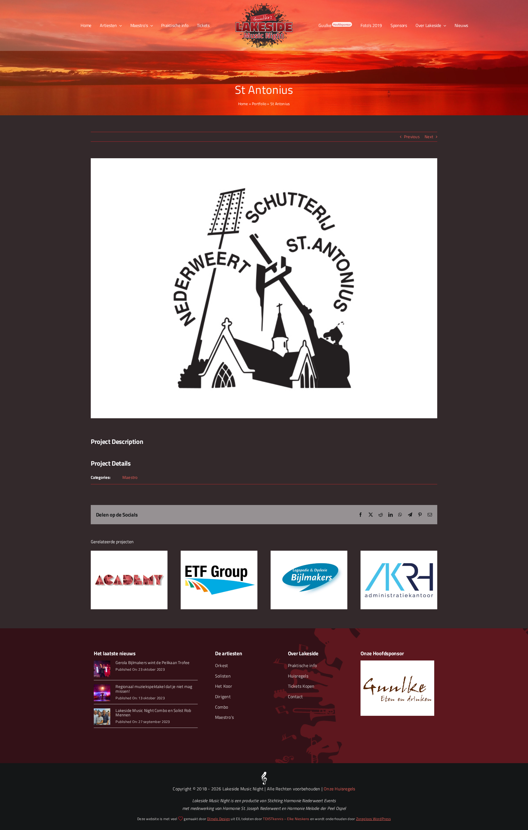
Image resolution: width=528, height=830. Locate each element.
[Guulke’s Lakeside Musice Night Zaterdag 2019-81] (102, 686)
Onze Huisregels (339, 788)
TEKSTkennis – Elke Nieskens (286, 818)
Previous (412, 136)
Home (243, 104)
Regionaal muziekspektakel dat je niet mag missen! (154, 688)
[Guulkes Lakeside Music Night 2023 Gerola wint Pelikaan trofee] (102, 662)
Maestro (130, 477)
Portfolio (259, 104)
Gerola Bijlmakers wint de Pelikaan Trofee (152, 662)
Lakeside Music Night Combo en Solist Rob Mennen (153, 712)
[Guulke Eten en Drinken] (397, 662)
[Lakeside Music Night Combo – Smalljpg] (102, 710)
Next (429, 136)
